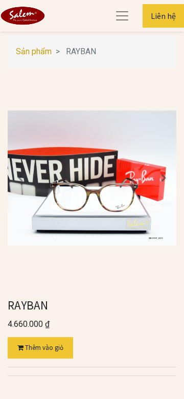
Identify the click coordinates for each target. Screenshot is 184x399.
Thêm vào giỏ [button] (43, 347)
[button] (20, 178)
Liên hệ (163, 16)
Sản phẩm (34, 51)
